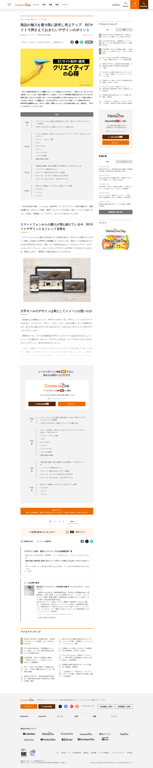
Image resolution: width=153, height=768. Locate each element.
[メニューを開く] (9, 4)
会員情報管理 (77, 753)
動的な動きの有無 (42, 159)
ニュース (36, 4)
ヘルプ (57, 753)
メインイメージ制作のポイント (47, 169)
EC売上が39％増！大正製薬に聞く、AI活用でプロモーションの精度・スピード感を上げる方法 (39, 641)
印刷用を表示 (28, 541)
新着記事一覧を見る (116, 212)
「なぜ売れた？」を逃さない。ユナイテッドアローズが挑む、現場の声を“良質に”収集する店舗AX (77, 673)
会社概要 (93, 753)
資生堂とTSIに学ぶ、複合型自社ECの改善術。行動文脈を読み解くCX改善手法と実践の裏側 (39, 678)
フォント (39, 149)
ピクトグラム (40, 146)
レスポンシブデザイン (44, 42)
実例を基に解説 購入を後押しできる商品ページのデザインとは (58, 166)
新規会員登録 (42, 404)
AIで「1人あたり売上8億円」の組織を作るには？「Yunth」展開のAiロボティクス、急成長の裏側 (39, 669)
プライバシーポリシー (118, 753)
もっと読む (28, 571)
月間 (124, 30)
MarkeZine (24, 716)
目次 (56, 114)
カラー (38, 142)
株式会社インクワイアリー (60, 604)
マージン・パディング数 (44, 139)
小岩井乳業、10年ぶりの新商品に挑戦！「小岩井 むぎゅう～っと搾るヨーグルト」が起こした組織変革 (39, 659)
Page (27, 146)
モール (32, 42)
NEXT (72, 521)
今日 (107, 30)
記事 (44, 4)
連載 (50, 4)
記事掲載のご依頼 (124, 706)
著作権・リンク (66, 753)
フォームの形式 (41, 155)
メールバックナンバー (58, 398)
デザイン (24, 42)
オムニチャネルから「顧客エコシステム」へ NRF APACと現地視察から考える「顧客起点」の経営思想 (77, 657)
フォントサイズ (41, 152)
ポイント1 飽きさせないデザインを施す (50, 172)
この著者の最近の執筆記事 (46, 617)
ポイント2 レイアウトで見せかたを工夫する (52, 175)
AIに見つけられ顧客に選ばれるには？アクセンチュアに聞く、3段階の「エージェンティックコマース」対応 (77, 641)
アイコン (39, 195)
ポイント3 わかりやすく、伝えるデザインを (52, 179)
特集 (57, 4)
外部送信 (130, 753)
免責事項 (86, 753)
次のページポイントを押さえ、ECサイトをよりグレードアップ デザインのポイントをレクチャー (57, 511)
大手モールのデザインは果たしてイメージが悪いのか (55, 127)
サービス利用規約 (103, 753)
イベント (65, 4)
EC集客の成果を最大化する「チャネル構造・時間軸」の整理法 (76, 665)
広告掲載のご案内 (106, 706)
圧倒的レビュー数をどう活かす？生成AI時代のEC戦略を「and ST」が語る (77, 649)
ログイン (73, 404)
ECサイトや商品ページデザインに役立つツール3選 (54, 186)
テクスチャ (40, 189)
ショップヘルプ (43, 611)
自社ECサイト (58, 42)
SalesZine (42, 716)
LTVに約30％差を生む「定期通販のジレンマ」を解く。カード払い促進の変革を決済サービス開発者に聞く (39, 650)
